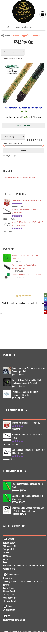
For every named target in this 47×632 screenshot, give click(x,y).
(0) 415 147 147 (9, 610)
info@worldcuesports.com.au (14, 619)
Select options (23, 125)
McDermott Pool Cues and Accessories (20, 177)
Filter (23, 150)
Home (7, 35)
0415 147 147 (34, 581)
